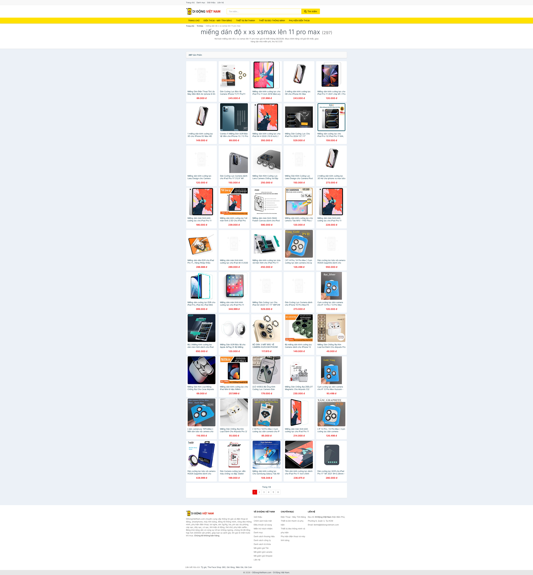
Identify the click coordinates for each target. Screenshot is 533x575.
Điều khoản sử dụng (263, 524)
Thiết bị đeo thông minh (272, 20)
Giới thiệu (211, 2)
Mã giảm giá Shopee (263, 556)
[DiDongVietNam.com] (203, 11)
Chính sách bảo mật (263, 521)
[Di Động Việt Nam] (200, 513)
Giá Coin (248, 567)
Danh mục (201, 2)
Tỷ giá (203, 567)
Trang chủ (190, 2)
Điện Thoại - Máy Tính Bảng (218, 20)
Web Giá (239, 567)
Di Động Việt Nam (281, 572)
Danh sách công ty (262, 540)
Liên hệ (220, 2)
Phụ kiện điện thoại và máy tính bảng (293, 538)
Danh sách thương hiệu (264, 536)
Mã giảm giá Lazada (263, 552)
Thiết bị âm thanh (245, 20)
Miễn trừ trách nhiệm (263, 528)
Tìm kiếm (312, 11)
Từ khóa (200, 26)
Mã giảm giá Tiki (261, 548)
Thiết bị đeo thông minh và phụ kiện (293, 530)
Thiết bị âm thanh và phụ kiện (292, 523)
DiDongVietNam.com (261, 572)
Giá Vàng (231, 567)
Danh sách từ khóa (262, 544)
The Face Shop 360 (217, 567)
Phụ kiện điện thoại (299, 20)
